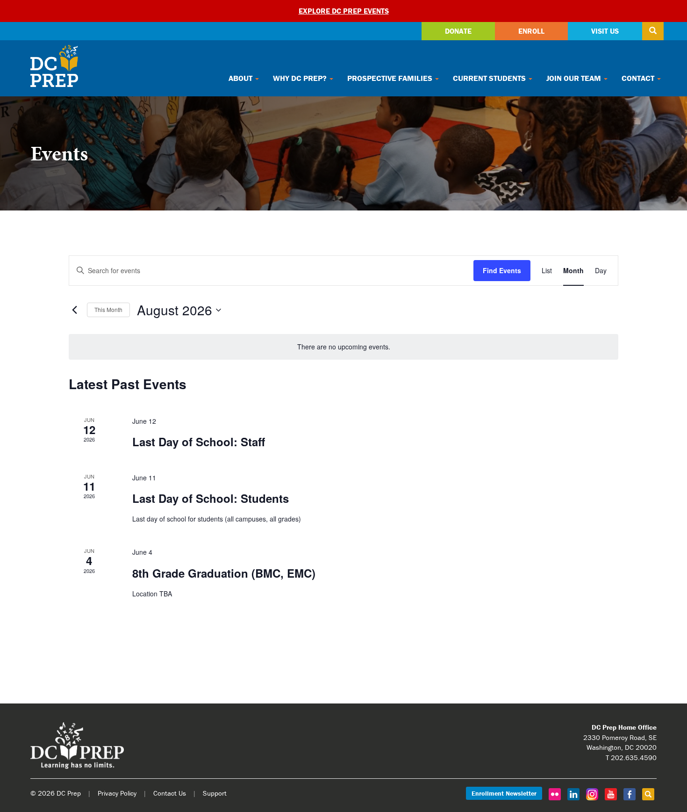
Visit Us (605, 31)
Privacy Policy (117, 793)
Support (215, 793)
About (241, 78)
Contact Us (169, 793)
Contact (639, 78)
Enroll (531, 31)
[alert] (343, 347)
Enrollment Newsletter (504, 793)
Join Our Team (574, 78)
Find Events (502, 270)
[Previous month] (74, 310)
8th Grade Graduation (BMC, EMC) (223, 573)
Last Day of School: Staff (198, 442)
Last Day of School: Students (210, 498)
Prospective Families (390, 78)
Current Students (490, 78)
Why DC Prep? (301, 78)
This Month (108, 309)
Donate (458, 31)
